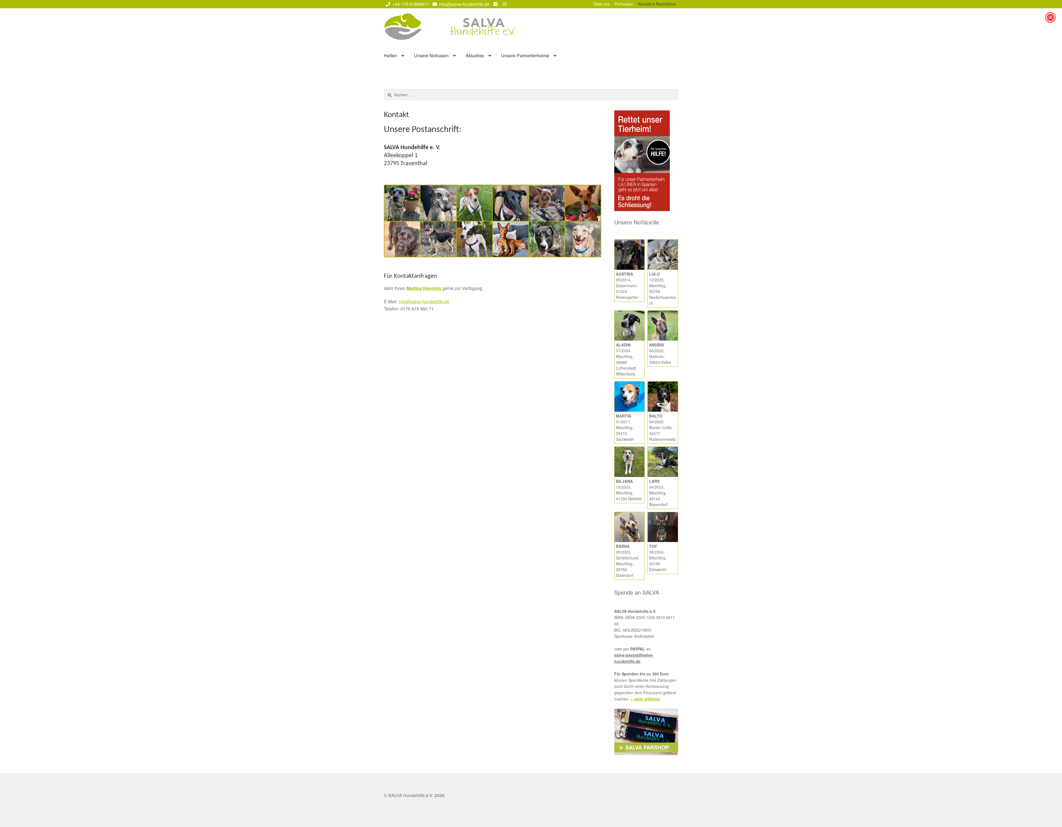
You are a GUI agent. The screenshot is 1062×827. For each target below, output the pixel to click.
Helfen (390, 55)
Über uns (602, 4)
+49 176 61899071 (410, 4)
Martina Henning (424, 288)
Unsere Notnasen (431, 55)
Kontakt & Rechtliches (657, 4)
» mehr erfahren (645, 699)
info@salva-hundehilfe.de (464, 4)
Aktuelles (475, 55)
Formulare (624, 4)
